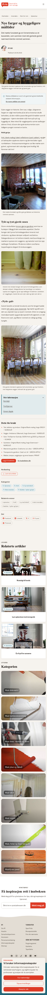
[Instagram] (16, 956)
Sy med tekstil (24, 502)
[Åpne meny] (43, 4)
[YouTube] (35, 956)
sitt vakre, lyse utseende (16, 309)
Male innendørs (38, 502)
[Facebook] (12, 956)
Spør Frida (29, 928)
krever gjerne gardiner (25, 226)
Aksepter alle (23, 989)
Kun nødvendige (24, 978)
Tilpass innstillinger (23, 983)
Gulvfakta (29, 946)
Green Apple (8, 411)
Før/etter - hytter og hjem (10, 506)
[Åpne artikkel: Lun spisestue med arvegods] (23, 599)
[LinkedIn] (31, 956)
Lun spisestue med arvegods (23, 617)
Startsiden (5, 16)
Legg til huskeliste (8, 460)
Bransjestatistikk (31, 931)
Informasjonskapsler (7, 943)
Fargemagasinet (31, 943)
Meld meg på (38, 905)
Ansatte (3, 931)
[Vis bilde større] (23, 71)
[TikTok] (21, 956)
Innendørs (14, 16)
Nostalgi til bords (23, 580)
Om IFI (3, 928)
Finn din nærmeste (32, 934)
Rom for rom (24, 16)
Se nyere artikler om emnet (15, 101)
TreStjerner (8, 406)
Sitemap (4, 946)
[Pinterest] (26, 956)
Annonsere (4, 937)
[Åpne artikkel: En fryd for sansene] (23, 636)
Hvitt (15, 502)
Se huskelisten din (24, 461)
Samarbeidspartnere (8, 934)
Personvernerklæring (8, 940)
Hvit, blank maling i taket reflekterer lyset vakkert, (20, 137)
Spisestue (34, 16)
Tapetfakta (29, 949)
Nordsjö (6, 401)
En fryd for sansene (23, 653)
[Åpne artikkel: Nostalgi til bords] (23, 563)
